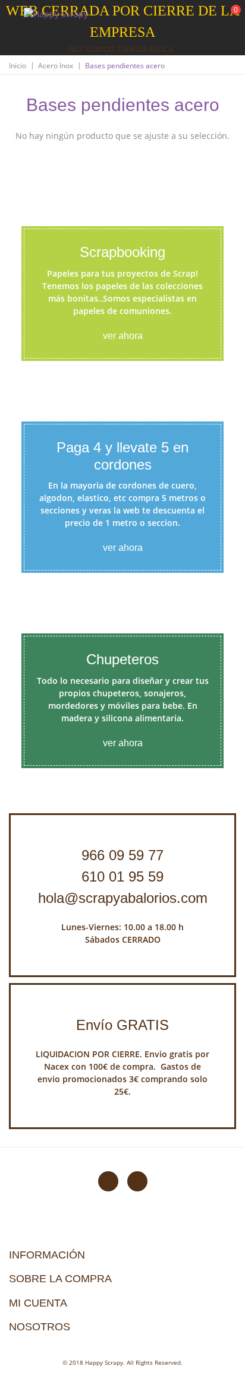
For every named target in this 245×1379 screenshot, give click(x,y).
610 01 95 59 (122, 876)
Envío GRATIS (122, 1025)
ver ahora (123, 336)
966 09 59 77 (122, 855)
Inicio (17, 66)
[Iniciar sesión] (190, 17)
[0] (228, 18)
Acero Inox (55, 66)
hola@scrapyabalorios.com (123, 898)
